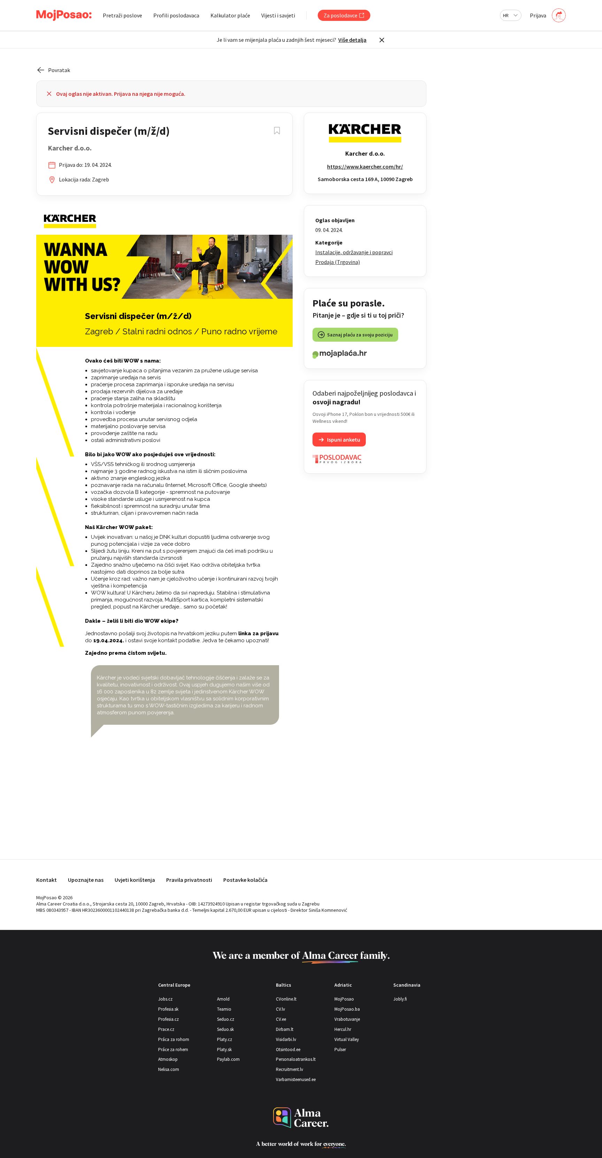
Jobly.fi (400, 999)
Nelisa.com (168, 1069)
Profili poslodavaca (176, 15)
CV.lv (280, 1009)
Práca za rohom (173, 1039)
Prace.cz (166, 1029)
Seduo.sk (225, 1029)
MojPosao (344, 999)
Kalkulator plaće (230, 15)
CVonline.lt (286, 999)
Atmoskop (168, 1059)
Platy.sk (224, 1049)
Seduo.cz (225, 1019)
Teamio (224, 1009)
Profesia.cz (168, 1019)
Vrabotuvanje (347, 1019)
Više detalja (352, 39)
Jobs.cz (165, 999)
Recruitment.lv (289, 1069)
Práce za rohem (173, 1049)
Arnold (223, 999)
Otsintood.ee (288, 1049)
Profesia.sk (168, 1009)
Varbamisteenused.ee (296, 1079)
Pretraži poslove (122, 15)
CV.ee (281, 1019)
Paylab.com (228, 1059)
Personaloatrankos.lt (296, 1059)
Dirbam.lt (284, 1029)
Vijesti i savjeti (278, 15)
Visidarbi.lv (286, 1039)
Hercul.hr (342, 1029)
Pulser (340, 1049)
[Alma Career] (301, 1117)
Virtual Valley (346, 1039)
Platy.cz (224, 1039)
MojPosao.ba (347, 1009)
